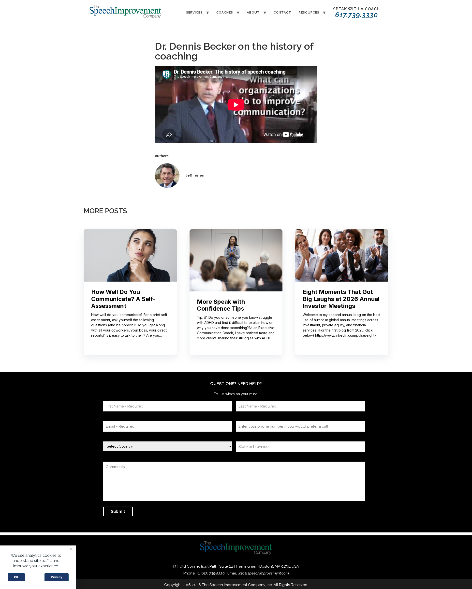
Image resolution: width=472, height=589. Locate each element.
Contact (282, 12)
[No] (71, 548)
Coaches (224, 12)
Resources (309, 12)
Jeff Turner (195, 175)
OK (16, 577)
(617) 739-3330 (213, 573)
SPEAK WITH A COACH (356, 13)
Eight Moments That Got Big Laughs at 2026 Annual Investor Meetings (341, 299)
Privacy (56, 577)
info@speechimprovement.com (263, 573)
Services (194, 12)
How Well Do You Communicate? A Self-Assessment (123, 299)
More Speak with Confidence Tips (221, 305)
